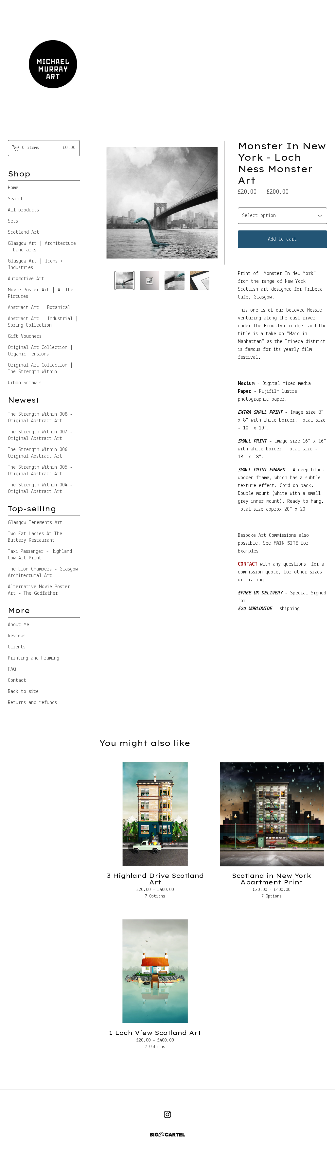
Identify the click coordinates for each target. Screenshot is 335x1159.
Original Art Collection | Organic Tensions (40, 351)
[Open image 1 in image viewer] (162, 202)
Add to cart (282, 239)
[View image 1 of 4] (124, 281)
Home (13, 187)
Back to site (23, 691)
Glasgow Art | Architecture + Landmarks (42, 247)
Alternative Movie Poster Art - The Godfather (39, 590)
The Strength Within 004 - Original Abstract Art (40, 488)
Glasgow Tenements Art (35, 522)
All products (23, 210)
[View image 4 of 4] (200, 281)
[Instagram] (167, 1114)
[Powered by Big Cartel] (167, 1134)
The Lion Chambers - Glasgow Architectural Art (43, 572)
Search (16, 199)
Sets (13, 221)
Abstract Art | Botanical (39, 307)
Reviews (17, 636)
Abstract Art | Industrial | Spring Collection (43, 322)
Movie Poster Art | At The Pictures (40, 293)
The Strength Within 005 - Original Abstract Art (40, 471)
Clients (17, 647)
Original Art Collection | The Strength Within (40, 368)
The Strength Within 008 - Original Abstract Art (40, 418)
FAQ (12, 669)
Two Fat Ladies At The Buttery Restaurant (35, 537)
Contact (17, 680)
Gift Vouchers (25, 336)
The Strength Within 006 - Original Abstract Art (40, 453)
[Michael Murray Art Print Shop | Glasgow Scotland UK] (167, 65)
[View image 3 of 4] (175, 281)
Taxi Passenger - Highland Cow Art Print (40, 555)
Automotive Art (26, 278)
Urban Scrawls (25, 383)
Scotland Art (23, 232)
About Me (18, 624)
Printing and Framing (33, 658)
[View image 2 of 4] (150, 281)
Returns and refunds (32, 702)
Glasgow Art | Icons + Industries (35, 264)
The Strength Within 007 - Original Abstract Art (40, 435)
